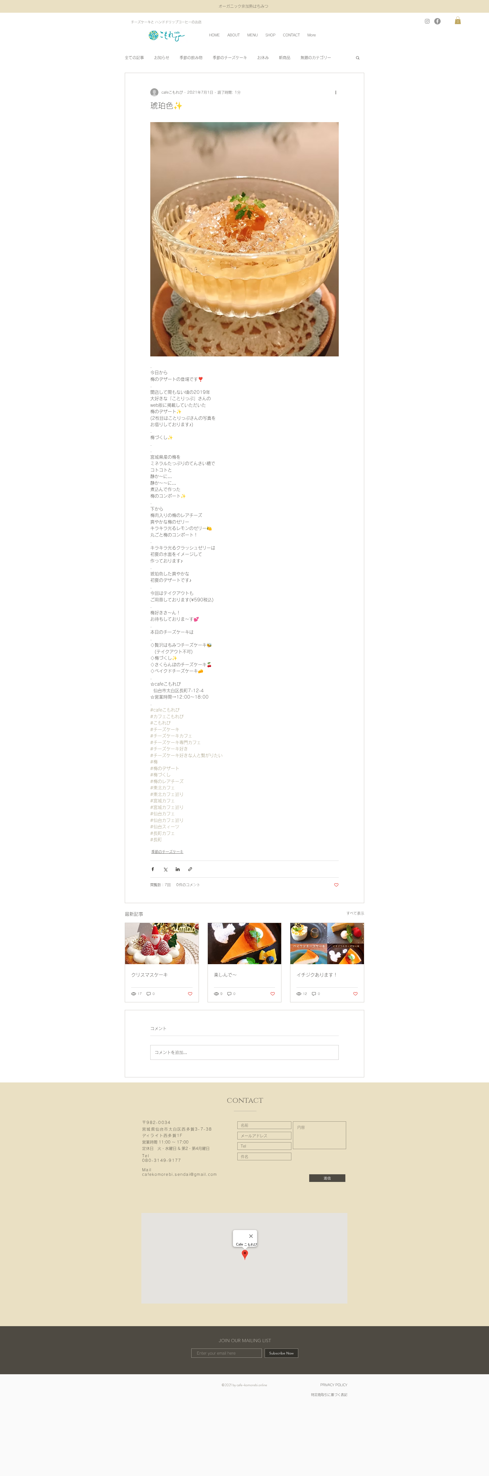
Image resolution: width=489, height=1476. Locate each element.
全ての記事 (134, 58)
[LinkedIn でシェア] (177, 869)
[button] (458, 20)
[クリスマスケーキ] (162, 943)
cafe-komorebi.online (252, 1384)
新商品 (284, 58)
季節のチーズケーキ (230, 58)
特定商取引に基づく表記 (329, 1394)
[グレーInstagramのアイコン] (427, 21)
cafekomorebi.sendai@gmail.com (179, 1174)
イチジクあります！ (317, 975)
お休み (263, 58)
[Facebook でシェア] (152, 869)
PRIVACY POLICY (333, 1385)
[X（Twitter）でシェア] (165, 869)
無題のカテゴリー (316, 58)
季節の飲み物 (191, 58)
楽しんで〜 (225, 975)
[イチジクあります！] (327, 943)
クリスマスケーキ (149, 975)
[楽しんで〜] (244, 943)
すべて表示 (355, 913)
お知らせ (161, 58)
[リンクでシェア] (190, 869)
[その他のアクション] (336, 92)
